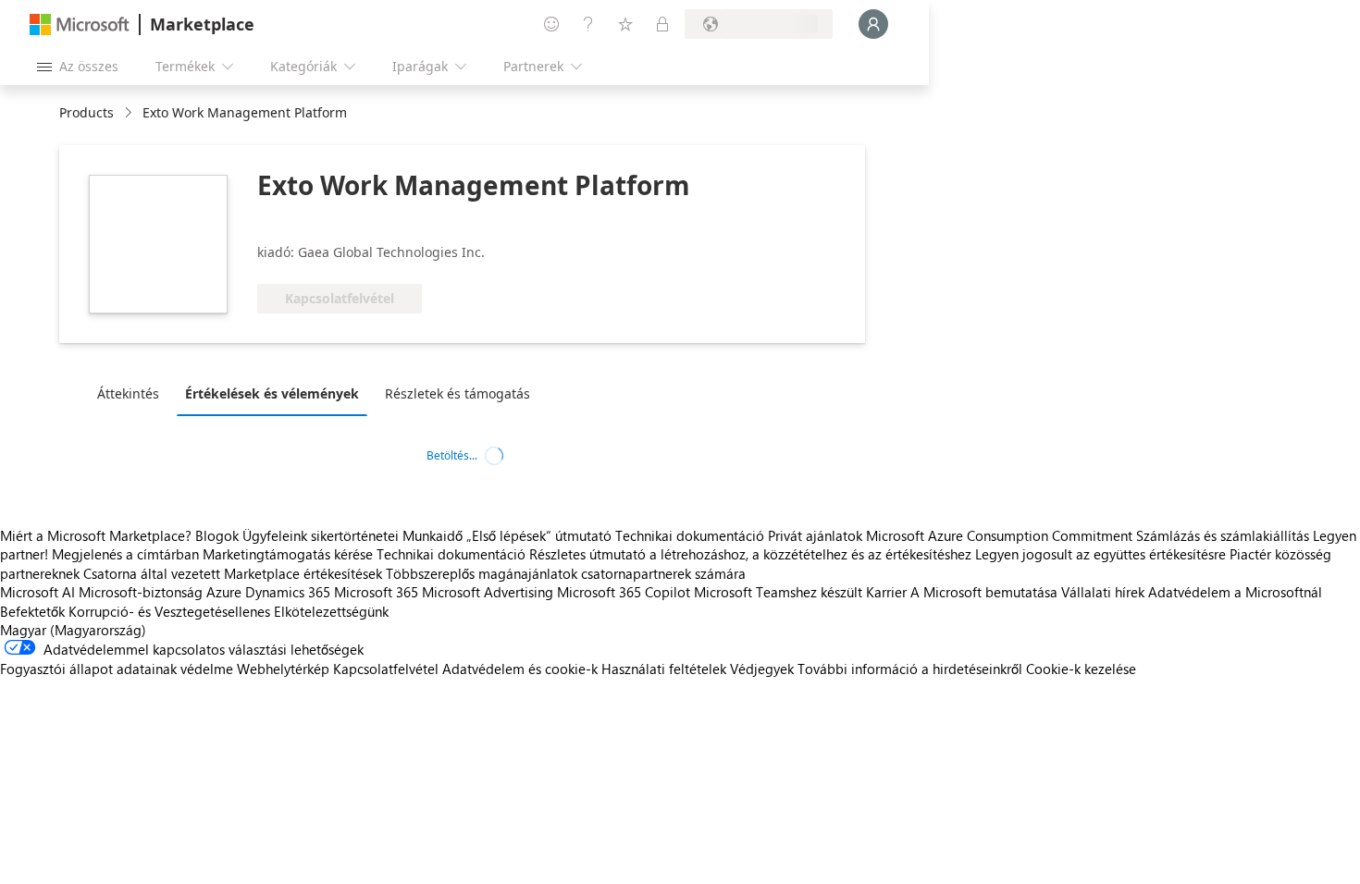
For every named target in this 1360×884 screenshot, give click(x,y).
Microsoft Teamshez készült (778, 592)
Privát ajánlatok (815, 535)
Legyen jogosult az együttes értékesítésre (1100, 554)
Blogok (217, 535)
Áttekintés (128, 393)
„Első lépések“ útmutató (539, 535)
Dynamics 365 (287, 592)
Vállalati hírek (1102, 592)
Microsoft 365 (376, 592)
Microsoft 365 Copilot (623, 592)
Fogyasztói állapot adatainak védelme (116, 668)
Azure (223, 592)
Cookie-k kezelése (1081, 668)
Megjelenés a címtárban (125, 554)
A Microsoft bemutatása (983, 592)
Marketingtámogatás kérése (288, 554)
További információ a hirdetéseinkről (909, 668)
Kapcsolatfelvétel (386, 668)
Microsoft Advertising (487, 592)
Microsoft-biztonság (141, 592)
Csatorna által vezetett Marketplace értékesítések (232, 573)
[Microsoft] (80, 24)
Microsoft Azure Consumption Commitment (1001, 535)
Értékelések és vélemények (272, 393)
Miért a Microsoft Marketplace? (96, 535)
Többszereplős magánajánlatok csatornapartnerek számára (566, 573)
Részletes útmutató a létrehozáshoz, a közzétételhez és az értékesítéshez (750, 554)
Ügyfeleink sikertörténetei (320, 535)
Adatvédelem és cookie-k (520, 668)
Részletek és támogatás (457, 393)
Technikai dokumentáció (689, 535)
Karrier (886, 592)
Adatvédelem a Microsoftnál (1235, 592)
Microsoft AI (37, 592)
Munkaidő (432, 535)
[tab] (133, 393)
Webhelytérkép (283, 668)
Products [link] (86, 112)
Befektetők (32, 611)
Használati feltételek (663, 668)
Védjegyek (762, 668)
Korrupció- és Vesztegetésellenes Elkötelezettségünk (228, 611)
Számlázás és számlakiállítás (1222, 535)
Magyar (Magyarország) (73, 629)
